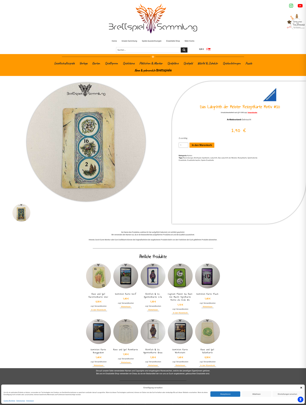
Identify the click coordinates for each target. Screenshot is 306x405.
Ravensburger (188, 158)
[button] (301, 387)
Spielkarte (206, 158)
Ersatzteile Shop (173, 41)
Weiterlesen (126, 307)
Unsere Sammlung (129, 41)
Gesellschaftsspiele (64, 63)
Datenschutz (20, 401)
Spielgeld (188, 63)
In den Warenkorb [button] (98, 310)
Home (114, 41)
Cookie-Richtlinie (9, 401)
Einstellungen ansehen (287, 394)
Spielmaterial (252, 158)
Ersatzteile (182, 160)
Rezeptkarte (242, 158)
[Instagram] (291, 5)
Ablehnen (256, 394)
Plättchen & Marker (150, 63)
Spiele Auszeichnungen (151, 41)
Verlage (83, 63)
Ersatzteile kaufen (193, 160)
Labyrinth (213, 158)
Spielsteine (128, 63)
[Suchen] (184, 50)
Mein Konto (189, 41)
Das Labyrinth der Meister (227, 158)
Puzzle (248, 63)
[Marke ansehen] (269, 100)
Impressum (30, 401)
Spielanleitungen (232, 63)
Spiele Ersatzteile (207, 160)
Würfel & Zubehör (207, 63)
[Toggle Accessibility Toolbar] (300, 399)
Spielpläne (172, 63)
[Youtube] (300, 5)
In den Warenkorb (202, 145)
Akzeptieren (225, 394)
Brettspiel (197, 158)
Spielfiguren (111, 63)
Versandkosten (252, 112)
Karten (96, 63)
